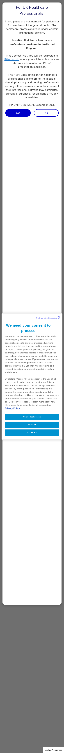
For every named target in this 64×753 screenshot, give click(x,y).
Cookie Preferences (53, 750)
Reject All (32, 425)
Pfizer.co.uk (11, 59)
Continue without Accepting (48, 317)
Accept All (32, 432)
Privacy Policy (12, 408)
